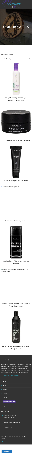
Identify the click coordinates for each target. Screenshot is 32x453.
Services (5, 389)
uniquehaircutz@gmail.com (12, 422)
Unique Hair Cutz (16, 436)
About (4, 385)
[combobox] (16, 58)
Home (4, 381)
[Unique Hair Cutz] (12, 4)
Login (4, 406)
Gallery (5, 393)
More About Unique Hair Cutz (12, 375)
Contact (5, 398)
